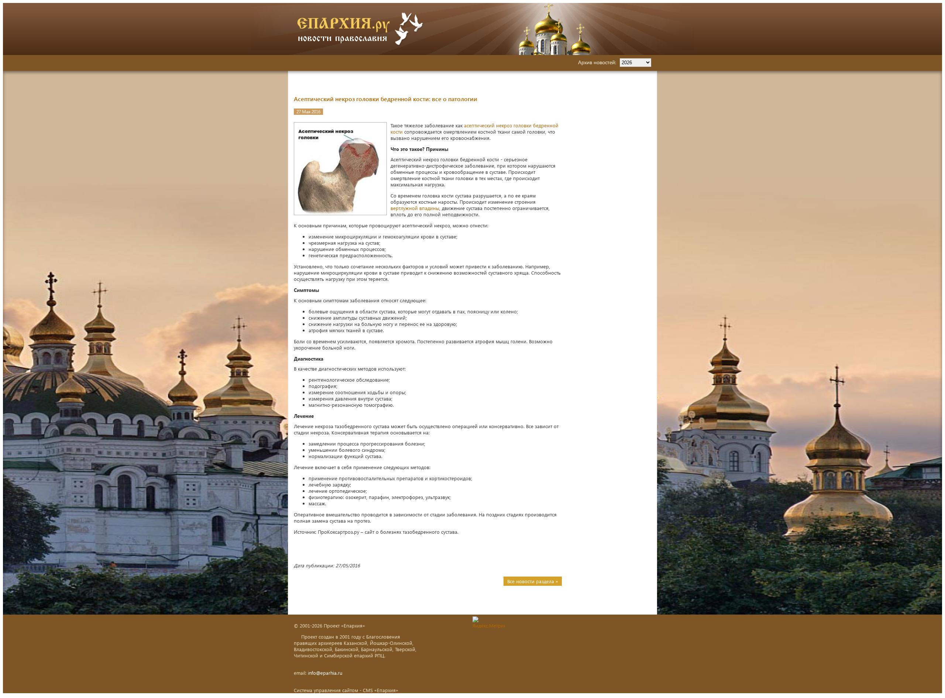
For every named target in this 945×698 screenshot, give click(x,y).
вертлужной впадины (415, 208)
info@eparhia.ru (325, 673)
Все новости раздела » (532, 581)
